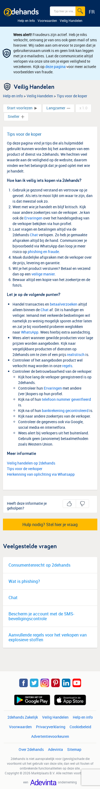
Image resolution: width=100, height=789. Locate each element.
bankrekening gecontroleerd (65, 410)
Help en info (13, 96)
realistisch (76, 354)
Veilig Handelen (40, 96)
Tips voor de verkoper (24, 468)
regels (67, 365)
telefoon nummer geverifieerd (66, 399)
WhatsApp (29, 332)
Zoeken (82, 10)
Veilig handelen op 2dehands (31, 463)
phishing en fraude (43, 251)
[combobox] (67, 11)
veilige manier (43, 274)
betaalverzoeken (63, 304)
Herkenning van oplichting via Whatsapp (41, 474)
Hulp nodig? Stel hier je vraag (50, 524)
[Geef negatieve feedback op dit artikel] (82, 503)
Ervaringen (33, 218)
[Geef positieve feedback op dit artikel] (69, 503)
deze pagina (55, 66)
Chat (34, 234)
